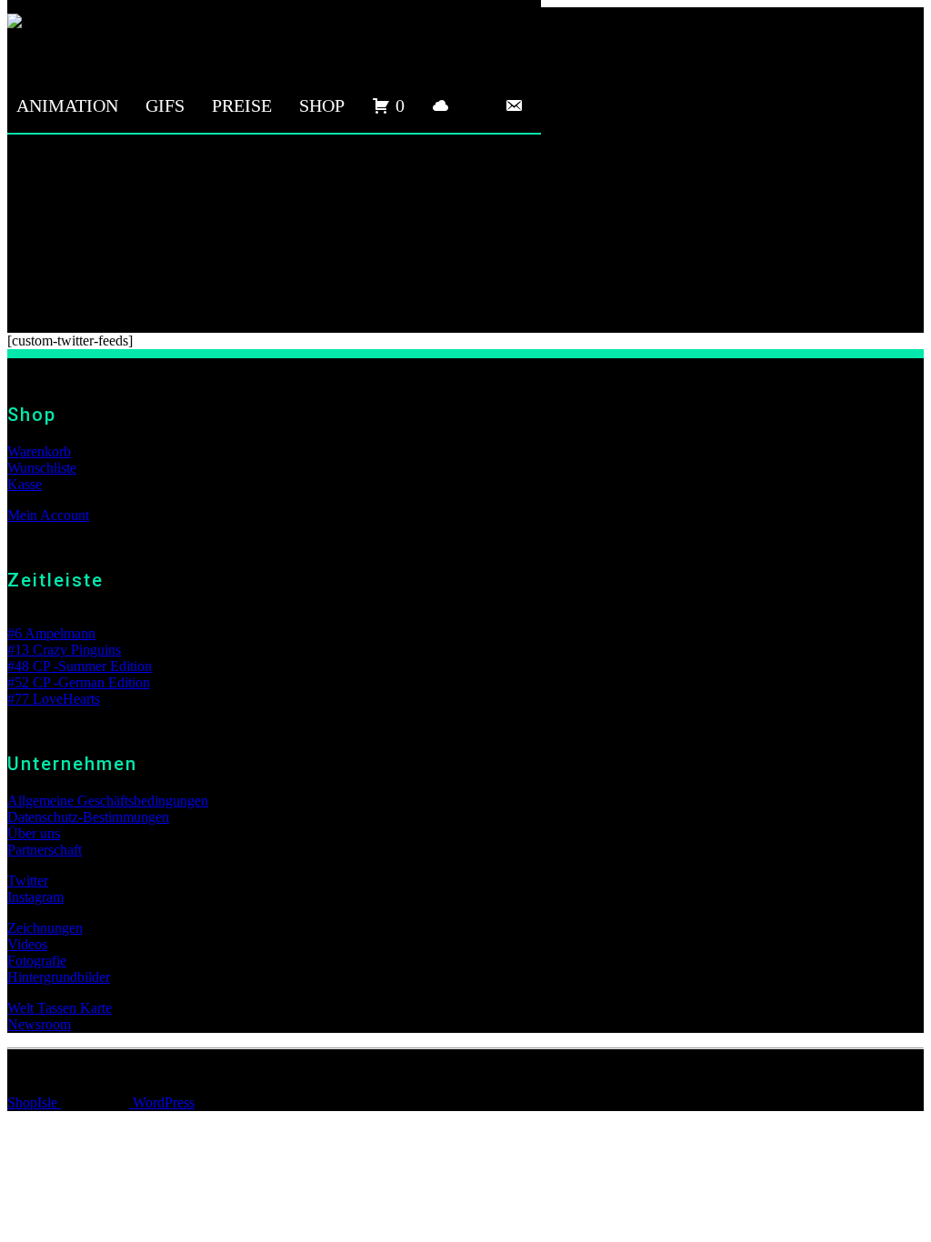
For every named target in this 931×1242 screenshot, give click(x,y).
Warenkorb (39, 451)
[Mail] (514, 105)
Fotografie (36, 960)
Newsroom (39, 1024)
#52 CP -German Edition (78, 682)
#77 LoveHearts (53, 698)
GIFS (165, 105)
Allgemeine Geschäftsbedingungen (107, 800)
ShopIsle (34, 1102)
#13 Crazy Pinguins (64, 649)
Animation (67, 105)
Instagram (35, 897)
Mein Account (48, 515)
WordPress (162, 1102)
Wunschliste (41, 468)
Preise (242, 105)
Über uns (33, 833)
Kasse (24, 484)
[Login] (441, 105)
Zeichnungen (45, 928)
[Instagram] (477, 105)
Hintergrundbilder (58, 977)
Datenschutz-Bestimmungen (88, 817)
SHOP (322, 105)
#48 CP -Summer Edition (79, 666)
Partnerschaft (44, 849)
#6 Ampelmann (51, 633)
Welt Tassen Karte (59, 1008)
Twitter (27, 880)
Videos (27, 944)
